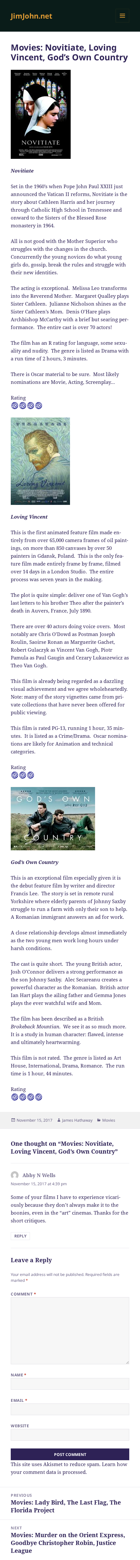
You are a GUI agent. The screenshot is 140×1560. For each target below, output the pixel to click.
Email (19, 1400)
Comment (23, 1294)
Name (19, 1375)
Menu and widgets (122, 22)
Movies (108, 1120)
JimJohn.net (31, 16)
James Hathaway (77, 1120)
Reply (20, 1236)
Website (20, 1426)
